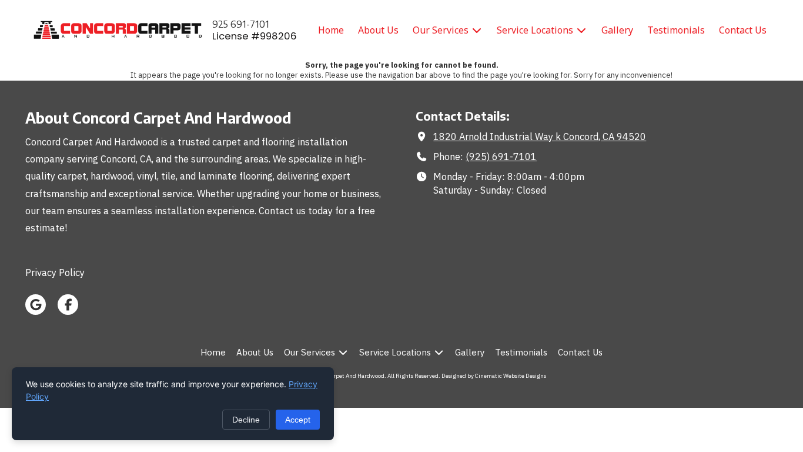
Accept (297, 419)
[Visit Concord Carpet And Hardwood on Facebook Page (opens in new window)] (68, 304)
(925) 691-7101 (501, 156)
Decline (246, 419)
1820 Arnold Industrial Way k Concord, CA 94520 (539, 136)
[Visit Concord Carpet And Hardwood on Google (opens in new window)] (35, 304)
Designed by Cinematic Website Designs (493, 376)
